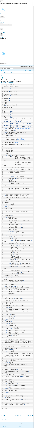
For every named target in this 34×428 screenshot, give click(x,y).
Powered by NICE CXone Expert (13, 423)
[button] (3, 53)
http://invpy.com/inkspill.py (20, 79)
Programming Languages (28, 70)
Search (2, 68)
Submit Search (3, 17)
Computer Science (18, 70)
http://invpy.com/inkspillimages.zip (7, 82)
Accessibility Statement (4, 426)
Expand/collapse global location (32, 70)
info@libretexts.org (20, 426)
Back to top (2, 415)
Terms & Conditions (29, 425)
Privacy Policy (24, 425)
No (5, 419)
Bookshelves (11, 70)
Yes (2, 419)
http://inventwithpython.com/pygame (10, 85)
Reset (1, 23)
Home (5, 70)
